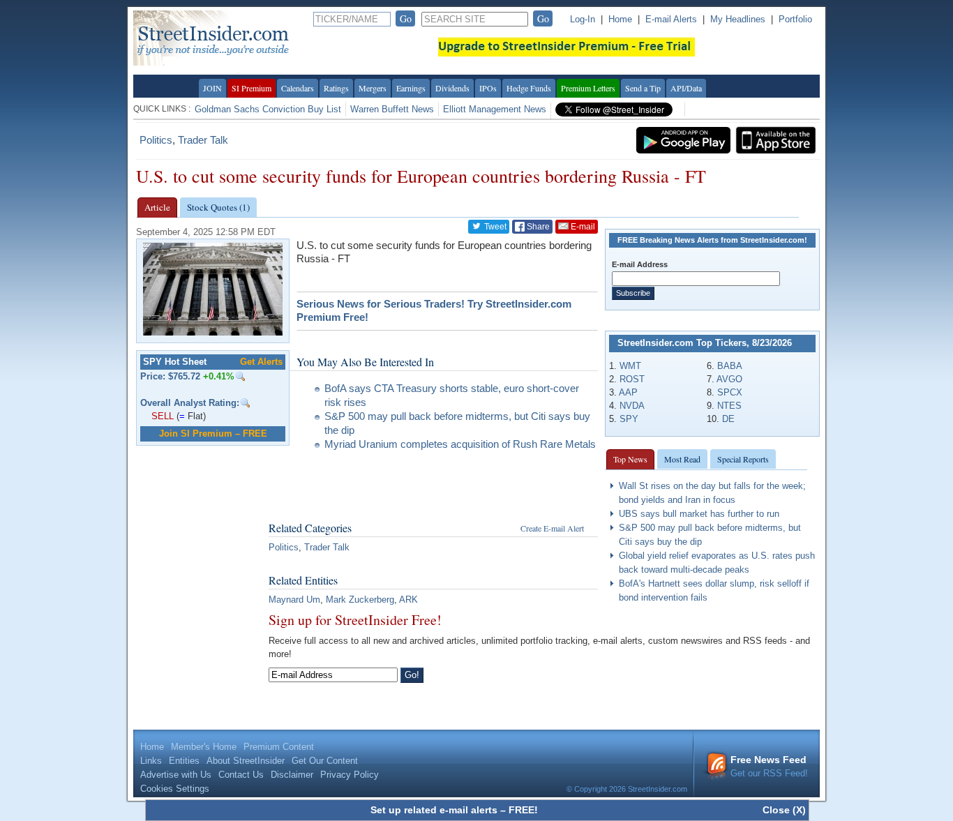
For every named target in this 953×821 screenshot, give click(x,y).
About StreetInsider (246, 760)
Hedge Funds (528, 87)
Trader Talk (203, 140)
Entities (184, 760)
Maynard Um (294, 599)
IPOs (488, 87)
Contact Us (241, 774)
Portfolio (795, 19)
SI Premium (251, 87)
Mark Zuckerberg (360, 599)
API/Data (686, 87)
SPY (629, 419)
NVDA (632, 405)
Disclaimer (292, 774)
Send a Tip (643, 87)
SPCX (729, 392)
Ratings (336, 87)
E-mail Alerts (671, 19)
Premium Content (278, 746)
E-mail (582, 227)
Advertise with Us (175, 774)
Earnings (411, 87)
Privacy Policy (349, 774)
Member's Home (204, 746)
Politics (156, 140)
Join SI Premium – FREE (213, 433)
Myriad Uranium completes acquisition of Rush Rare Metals (460, 444)
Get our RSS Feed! (769, 766)
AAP (628, 392)
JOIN (212, 87)
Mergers (373, 87)
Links (151, 760)
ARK (408, 599)
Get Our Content (325, 760)
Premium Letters (588, 87)
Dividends (452, 87)
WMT (630, 366)
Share (537, 227)
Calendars (297, 87)
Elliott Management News (494, 109)
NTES (729, 405)
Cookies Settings (174, 788)
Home (620, 19)
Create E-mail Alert (552, 528)
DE (728, 419)
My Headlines (737, 19)
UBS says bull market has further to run (699, 514)
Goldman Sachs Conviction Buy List (268, 109)
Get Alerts (261, 361)
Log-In (582, 19)
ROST (632, 379)
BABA (729, 366)
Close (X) (784, 809)
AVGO (729, 379)
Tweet (494, 227)
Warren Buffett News (392, 109)
